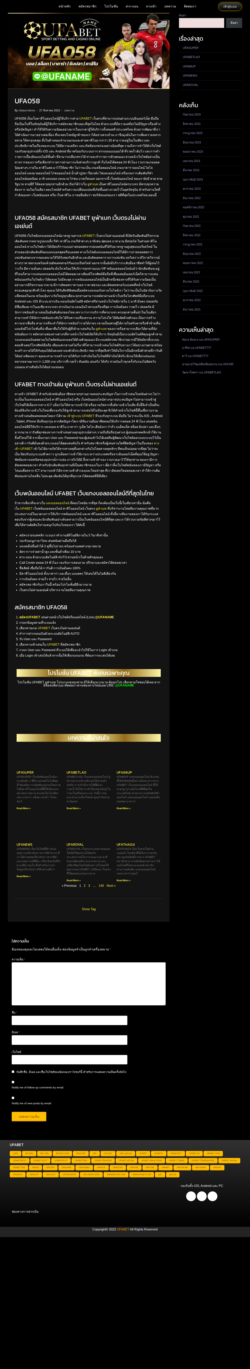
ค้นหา (182, 15)
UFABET (85, 118)
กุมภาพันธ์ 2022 (193, 291)
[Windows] (212, 1196)
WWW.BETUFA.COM (116, 1174)
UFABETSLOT (60, 1160)
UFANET (165, 1167)
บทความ (170, 6)
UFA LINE (150, 1167)
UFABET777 (203, 347)
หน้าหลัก (65, 6)
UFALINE (134, 1167)
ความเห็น (18, 959)
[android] (191, 1196)
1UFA (15, 1153)
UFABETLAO (76, 772)
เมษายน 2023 (191, 161)
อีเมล (16, 1032)
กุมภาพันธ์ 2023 (193, 179)
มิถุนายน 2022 (192, 253)
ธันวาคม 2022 (192, 198)
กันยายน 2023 (192, 114)
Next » (111, 885)
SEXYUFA (80, 1153)
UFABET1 (158, 1153)
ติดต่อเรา (190, 6)
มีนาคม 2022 (191, 281)
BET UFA (44, 1153)
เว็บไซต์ (16, 1052)
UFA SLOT (50, 1174)
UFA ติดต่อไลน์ (69, 1174)
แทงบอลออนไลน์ (57, 503)
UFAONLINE (182, 1167)
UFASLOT (34, 1174)
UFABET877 (176, 1153)
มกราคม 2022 (192, 300)
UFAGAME (66, 1167)
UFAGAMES (84, 1167)
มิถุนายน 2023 (192, 142)
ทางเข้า (151, 6)
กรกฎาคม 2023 (192, 133)
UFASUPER (25, 772)
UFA (94, 1153)
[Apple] (202, 1196)
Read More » (24, 808)
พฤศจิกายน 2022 (193, 207)
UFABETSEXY (19, 1160)
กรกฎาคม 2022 (192, 244)
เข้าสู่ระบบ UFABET (81, 416)
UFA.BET (108, 1153)
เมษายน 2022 (191, 272)
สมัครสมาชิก (87, 6)
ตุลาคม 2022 (191, 216)
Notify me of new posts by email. (32, 1103)
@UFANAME (104, 617)
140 (101, 885)
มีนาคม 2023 (191, 170)
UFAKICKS (118, 1167)
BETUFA (29, 1153)
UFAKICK (101, 1167)
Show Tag (89, 909)
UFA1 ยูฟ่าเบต (126, 1153)
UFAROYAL (75, 844)
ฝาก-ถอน (132, 6)
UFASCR (217, 1167)
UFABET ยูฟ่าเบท (126, 1160)
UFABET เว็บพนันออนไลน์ (203, 1160)
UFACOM (50, 1167)
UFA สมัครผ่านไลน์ (91, 1174)
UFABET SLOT (40, 1160)
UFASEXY (17, 1174)
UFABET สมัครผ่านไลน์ (151, 1160)
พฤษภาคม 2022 (193, 263)
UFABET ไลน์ (19, 1167)
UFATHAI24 (126, 844)
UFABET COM (213, 1153)
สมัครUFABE (28, 617)
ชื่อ (14, 1012)
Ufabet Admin (27, 110)
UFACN (35, 1167)
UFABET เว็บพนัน (176, 1160)
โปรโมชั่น (111, 6)
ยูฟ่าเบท (93, 184)
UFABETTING (81, 1160)
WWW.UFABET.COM (142, 1174)
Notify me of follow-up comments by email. (38, 1087)
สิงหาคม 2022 (191, 235)
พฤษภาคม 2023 (193, 151)
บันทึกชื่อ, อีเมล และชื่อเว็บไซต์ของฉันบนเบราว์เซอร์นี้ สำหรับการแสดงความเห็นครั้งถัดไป (71, 1072)
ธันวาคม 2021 (192, 309)
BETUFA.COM (62, 1153)
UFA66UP (124, 772)
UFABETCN (194, 1153)
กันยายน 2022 (192, 225)
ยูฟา (160, 1174)
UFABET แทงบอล (229, 1160)
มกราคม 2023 (192, 188)
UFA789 (228, 364)
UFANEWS (24, 844)
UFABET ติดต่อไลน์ (103, 1160)
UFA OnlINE (200, 1167)
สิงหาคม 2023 (191, 123)
